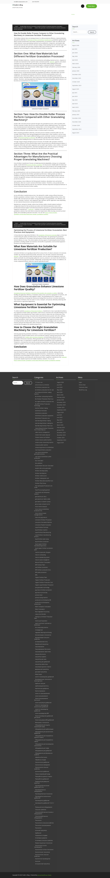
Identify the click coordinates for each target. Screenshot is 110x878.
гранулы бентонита (40, 654)
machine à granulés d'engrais (43, 552)
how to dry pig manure (41, 517)
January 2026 (75, 71)
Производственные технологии (43, 794)
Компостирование (40, 691)
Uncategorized (39, 630)
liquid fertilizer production (42, 541)
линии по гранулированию (42, 693)
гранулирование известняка (43, 651)
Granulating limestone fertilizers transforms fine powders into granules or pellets (35, 293)
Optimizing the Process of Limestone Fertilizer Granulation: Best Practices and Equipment (40, 231)
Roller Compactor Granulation (43, 606)
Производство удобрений (42, 800)
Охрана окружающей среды (42, 774)
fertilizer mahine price (41, 475)
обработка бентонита (41, 757)
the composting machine (41, 627)
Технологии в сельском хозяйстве (44, 823)
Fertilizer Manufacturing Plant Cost (44, 480)
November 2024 (76, 122)
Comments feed (83, 387)
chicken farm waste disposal (42, 435)
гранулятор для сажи (40, 659)
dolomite (52, 62)
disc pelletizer (38, 463)
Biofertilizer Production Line (42, 418)
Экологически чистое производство (40, 846)
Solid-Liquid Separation (41, 621)
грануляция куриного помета (43, 666)
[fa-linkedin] (89, 1)
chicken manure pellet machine (43, 440)
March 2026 (75, 63)
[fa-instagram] (96, 1)
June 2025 (75, 96)
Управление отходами (41, 835)
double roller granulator (40, 27)
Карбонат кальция (40, 683)
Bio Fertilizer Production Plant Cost (44, 399)
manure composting (40, 555)
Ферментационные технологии (43, 843)
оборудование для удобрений (43, 750)
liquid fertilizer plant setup (42, 539)
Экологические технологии (42, 852)
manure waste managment (42, 560)
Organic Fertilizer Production (42, 580)
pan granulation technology (42, 587)
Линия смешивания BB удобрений (44, 720)
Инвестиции (38, 674)
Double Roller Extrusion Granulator (28, 26)
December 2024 (76, 118)
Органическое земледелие (42, 765)
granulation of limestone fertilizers (33, 311)
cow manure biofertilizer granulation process (41, 453)
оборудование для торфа (42, 748)
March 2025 (75, 107)
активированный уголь (41, 641)
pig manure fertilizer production (43, 590)
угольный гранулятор (41, 830)
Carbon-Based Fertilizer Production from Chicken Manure (44, 429)
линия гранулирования (41, 696)
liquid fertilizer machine (41, 530)
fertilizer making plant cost (42, 478)
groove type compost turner (42, 504)
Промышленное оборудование (43, 807)
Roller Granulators (40, 609)
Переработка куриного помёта (43, 776)
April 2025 (75, 103)
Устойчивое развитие (41, 838)
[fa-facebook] (87, 1)
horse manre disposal (41, 506)
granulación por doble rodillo (42, 499)
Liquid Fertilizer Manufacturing (43, 532)
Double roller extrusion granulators (34, 337)
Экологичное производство (42, 858)
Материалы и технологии (42, 722)
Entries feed (82, 385)
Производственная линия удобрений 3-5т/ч (41, 786)
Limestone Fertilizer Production (44, 26)
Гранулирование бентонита (42, 649)
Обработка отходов (40, 759)
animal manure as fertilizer (42, 385)
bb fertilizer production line (42, 387)
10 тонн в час (39, 382)
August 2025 (75, 89)
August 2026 (75, 45)
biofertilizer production (41, 413)
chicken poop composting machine (44, 442)
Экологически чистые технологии (44, 849)
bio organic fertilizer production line (44, 401)
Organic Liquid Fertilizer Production (44, 585)
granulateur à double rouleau (43, 501)
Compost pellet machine (41, 445)
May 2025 (75, 100)
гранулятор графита (40, 656)
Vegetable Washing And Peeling (43, 632)
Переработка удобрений (42, 779)
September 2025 (76, 85)
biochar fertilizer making (41, 408)
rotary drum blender (40, 614)
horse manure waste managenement (40, 514)
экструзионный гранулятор (42, 863)
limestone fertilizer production (53, 27)
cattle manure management (42, 432)
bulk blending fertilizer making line (44, 423)
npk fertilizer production (41, 567)
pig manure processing (41, 592)
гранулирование (39, 646)
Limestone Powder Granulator (25, 27)
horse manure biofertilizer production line (41, 509)
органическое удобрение (42, 771)
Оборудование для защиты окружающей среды (42, 725)
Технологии (38, 820)
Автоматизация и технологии (43, 635)
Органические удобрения (42, 762)
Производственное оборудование (40, 790)
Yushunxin (30, 209)
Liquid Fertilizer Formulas (41, 527)
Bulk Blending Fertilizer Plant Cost (44, 425)
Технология (38, 828)
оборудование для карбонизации (44, 729)
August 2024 (75, 132)
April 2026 (75, 60)
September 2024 (76, 129)
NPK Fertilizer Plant (40, 565)
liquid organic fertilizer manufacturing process (40, 544)
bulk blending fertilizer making (43, 420)
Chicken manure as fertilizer (42, 437)
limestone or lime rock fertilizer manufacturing (40, 40)
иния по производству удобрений (44, 676)
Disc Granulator (39, 460)
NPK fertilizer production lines (43, 570)
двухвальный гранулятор (42, 669)
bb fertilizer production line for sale (44, 390)
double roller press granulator (43, 468)
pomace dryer (39, 595)
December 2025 (76, 74)
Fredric (16, 26)
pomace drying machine (41, 597)
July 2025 (74, 92)
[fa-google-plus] (94, 1)
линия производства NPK (42, 713)
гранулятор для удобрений (42, 661)
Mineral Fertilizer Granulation (42, 562)
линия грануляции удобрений (43, 702)
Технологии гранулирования (43, 825)
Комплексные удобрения (42, 688)
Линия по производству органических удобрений (41, 705)
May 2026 (75, 56)
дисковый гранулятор (41, 671)
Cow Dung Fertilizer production (43, 450)
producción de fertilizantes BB (43, 600)
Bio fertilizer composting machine (44, 396)
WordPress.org (83, 390)
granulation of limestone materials (48, 235)
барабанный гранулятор (41, 644)
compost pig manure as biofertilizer (44, 447)
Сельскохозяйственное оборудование (41, 817)
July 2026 (74, 49)
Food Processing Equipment (42, 490)
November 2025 (76, 78)
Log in (80, 382)
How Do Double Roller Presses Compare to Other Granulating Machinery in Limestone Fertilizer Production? (39, 34)
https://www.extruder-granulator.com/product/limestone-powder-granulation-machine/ (37, 360)
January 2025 (75, 114)
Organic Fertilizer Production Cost (44, 582)
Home (73, 14)
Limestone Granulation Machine (43, 522)
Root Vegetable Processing (42, 611)
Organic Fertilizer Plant (41, 577)
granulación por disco (40, 496)
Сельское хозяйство (40, 809)
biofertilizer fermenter (41, 410)
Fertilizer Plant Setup (40, 483)
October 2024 (76, 125)
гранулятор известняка (41, 664)
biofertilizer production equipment (44, 415)
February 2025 (76, 111)
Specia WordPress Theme (44, 875)
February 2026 (76, 67)
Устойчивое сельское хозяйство (44, 840)
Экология (37, 861)
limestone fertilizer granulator (34, 165)
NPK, (36, 575)
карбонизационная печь (42, 686)
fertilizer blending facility (41, 470)
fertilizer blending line (40, 473)
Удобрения (38, 833)
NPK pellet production (41, 572)
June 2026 (75, 52)
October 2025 (76, 82)
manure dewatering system (42, 557)
